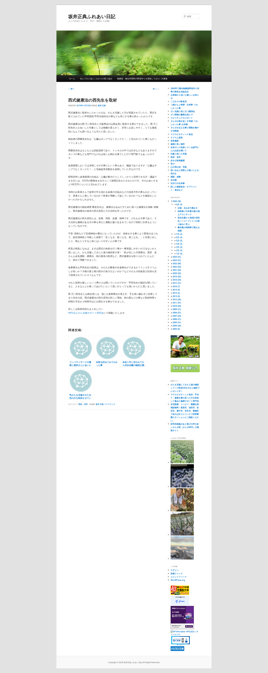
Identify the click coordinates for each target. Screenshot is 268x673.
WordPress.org (178, 579)
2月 (179, 250)
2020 (177, 273)
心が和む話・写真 (179, 166)
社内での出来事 (178, 183)
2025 (177, 256)
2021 (177, 269)
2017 (177, 282)
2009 (177, 309)
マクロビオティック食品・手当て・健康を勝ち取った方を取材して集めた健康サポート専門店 (185, 397)
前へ (71, 88)
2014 (176, 292)
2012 (177, 299)
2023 (177, 263)
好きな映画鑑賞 (178, 160)
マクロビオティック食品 (182, 134)
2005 (177, 322)
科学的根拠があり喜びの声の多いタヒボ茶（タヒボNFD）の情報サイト (185, 427)
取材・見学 (83, 404)
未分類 (174, 179)
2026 (177, 201)
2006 (177, 319)
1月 (179, 253)
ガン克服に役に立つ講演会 (183, 111)
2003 (176, 328)
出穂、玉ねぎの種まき (188, 207)
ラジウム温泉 (177, 137)
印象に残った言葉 (179, 153)
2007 (177, 315)
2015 (176, 289)
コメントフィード (179, 576)
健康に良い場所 (178, 143)
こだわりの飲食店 (179, 101)
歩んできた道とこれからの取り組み (96, 78)
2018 (177, 279)
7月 (179, 233)
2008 (177, 312)
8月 (179, 204)
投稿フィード (177, 573)
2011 (177, 302)
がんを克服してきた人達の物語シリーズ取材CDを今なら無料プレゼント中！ (185, 387)
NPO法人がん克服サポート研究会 (86, 312)
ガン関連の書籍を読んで (182, 114)
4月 (179, 243)
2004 (177, 325)
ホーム (72, 78)
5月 (179, 240)
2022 (177, 266)
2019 (177, 276)
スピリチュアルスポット (182, 117)
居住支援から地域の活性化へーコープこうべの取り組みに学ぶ (189, 221)
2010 (177, 305)
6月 (179, 237)
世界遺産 (175, 140)
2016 (176, 286)
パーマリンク (109, 404)
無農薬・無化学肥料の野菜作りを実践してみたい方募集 (142, 78)
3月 (179, 247)
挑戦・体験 (176, 176)
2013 (176, 296)
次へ (156, 88)
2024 (177, 260)
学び (173, 163)
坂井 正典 (102, 105)
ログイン (175, 570)
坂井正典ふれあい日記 (91, 16)
